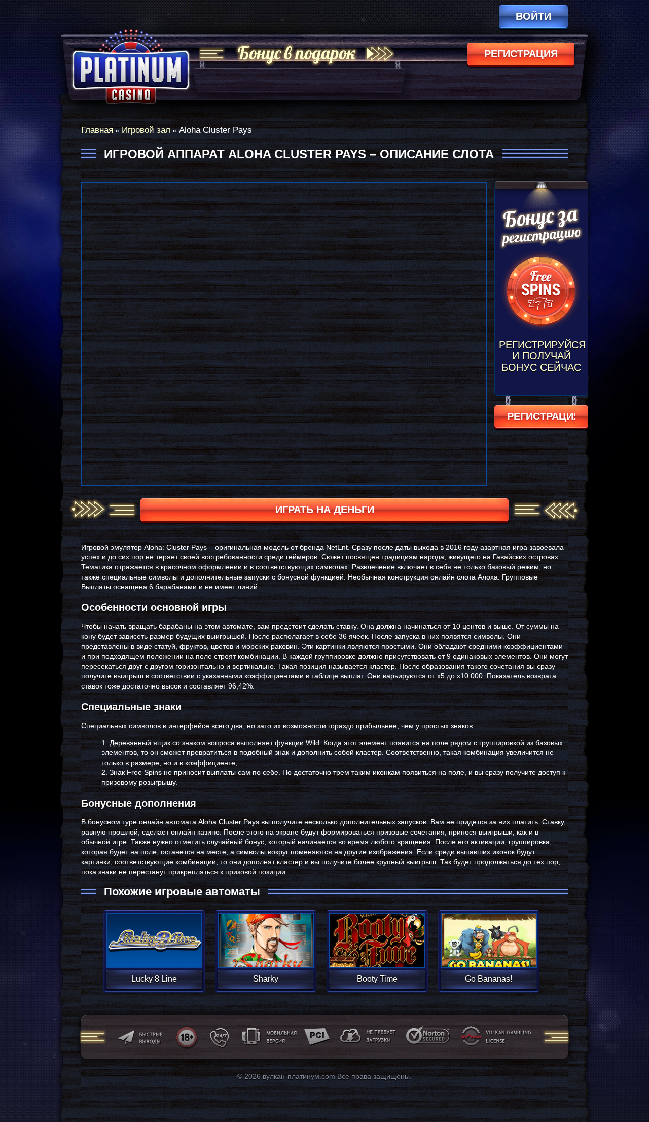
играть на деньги (324, 509)
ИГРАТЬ (153, 934)
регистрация (521, 53)
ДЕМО (154, 952)
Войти (533, 16)
